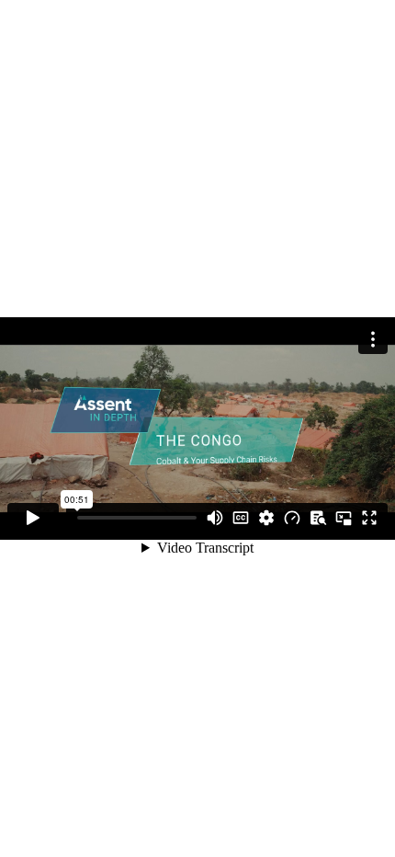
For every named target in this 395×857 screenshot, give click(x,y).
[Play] (33, 517)
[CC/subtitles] (241, 518)
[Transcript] (318, 518)
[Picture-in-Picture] (344, 518)
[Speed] (292, 518)
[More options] (373, 339)
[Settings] (266, 518)
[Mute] (215, 518)
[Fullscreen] (369, 518)
